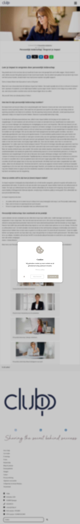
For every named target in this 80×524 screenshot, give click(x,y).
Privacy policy (40, 270)
